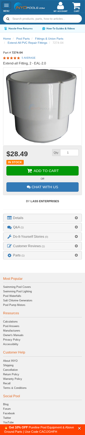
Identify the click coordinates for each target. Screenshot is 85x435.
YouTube (8, 422)
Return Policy (11, 374)
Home (7, 38)
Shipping (8, 365)
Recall (7, 383)
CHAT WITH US (44, 187)
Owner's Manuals (13, 335)
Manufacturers (11, 330)
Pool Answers (11, 326)
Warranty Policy (12, 378)
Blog (5, 404)
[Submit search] (8, 18)
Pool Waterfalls (12, 295)
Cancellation (10, 369)
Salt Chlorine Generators (17, 300)
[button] (80, 428)
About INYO (10, 360)
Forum (7, 408)
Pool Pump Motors (14, 304)
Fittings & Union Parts (49, 38)
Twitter (7, 417)
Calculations (10, 321)
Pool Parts (23, 38)
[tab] (42, 218)
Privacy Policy (11, 339)
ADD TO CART (46, 171)
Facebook (9, 413)
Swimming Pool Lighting (17, 291)
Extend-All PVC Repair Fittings (27, 42)
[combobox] (42, 19)
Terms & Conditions (15, 387)
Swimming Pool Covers (17, 286)
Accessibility (10, 344)
